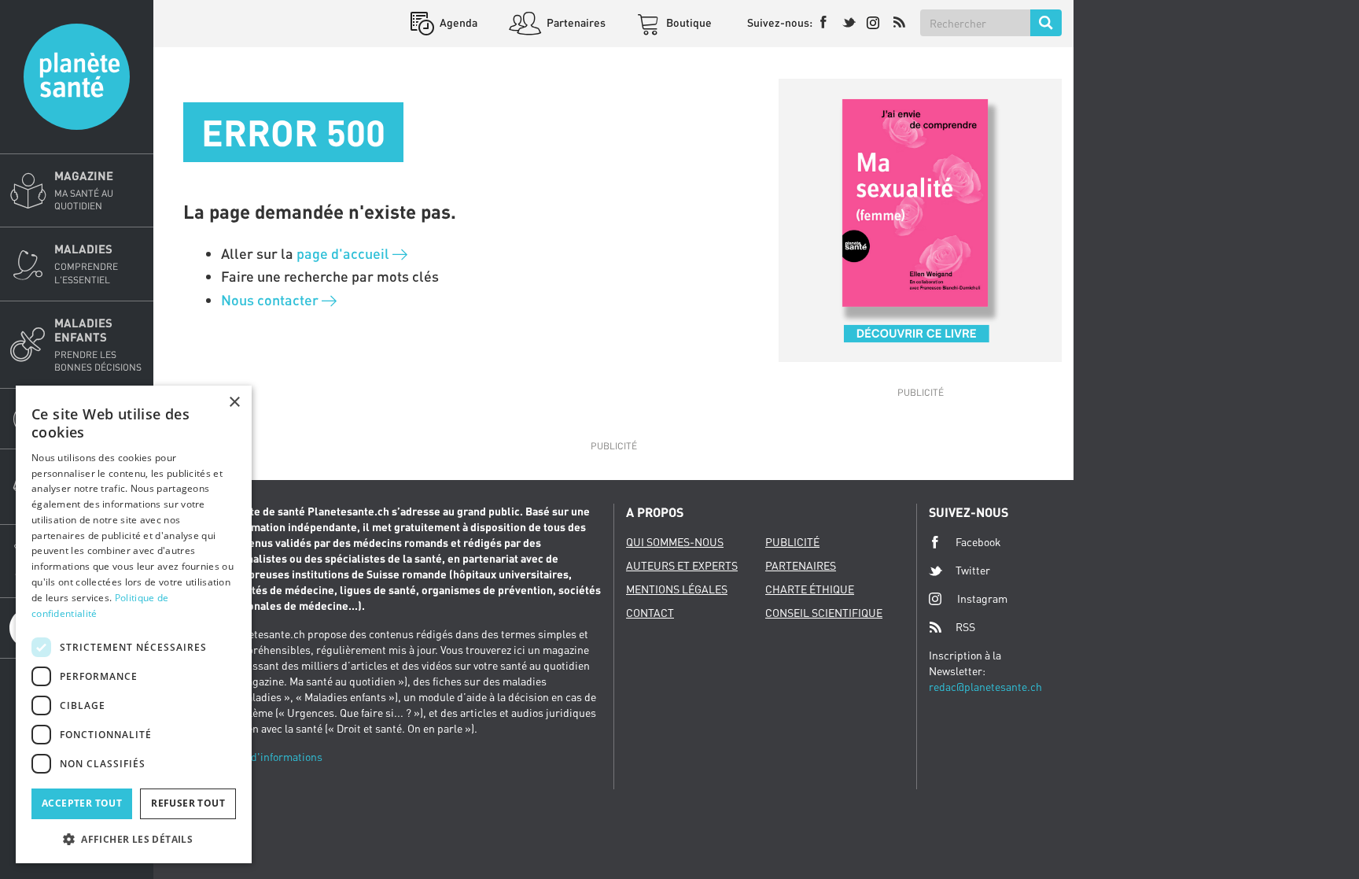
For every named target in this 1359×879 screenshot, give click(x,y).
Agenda (457, 22)
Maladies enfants (98, 344)
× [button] (234, 402)
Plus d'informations (274, 756)
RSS (965, 626)
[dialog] (134, 624)
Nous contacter (271, 299)
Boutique (688, 22)
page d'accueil (344, 253)
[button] (133, 838)
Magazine (83, 190)
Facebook (978, 541)
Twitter (973, 570)
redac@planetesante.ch (985, 686)
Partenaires (575, 22)
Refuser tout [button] (188, 803)
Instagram (982, 598)
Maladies (86, 263)
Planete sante (77, 77)
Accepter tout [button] (82, 803)
